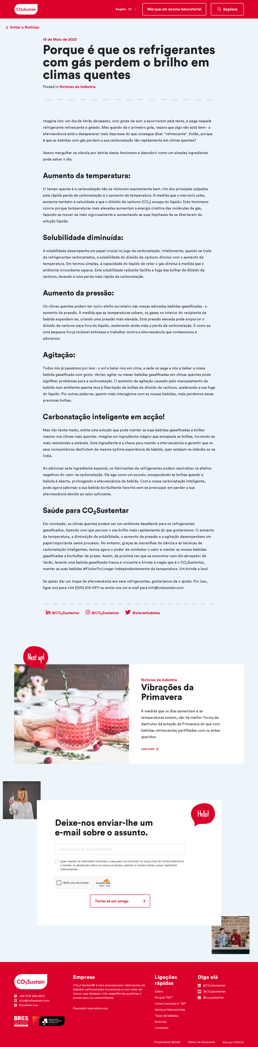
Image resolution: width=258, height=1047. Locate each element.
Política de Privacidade (201, 1042)
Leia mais (147, 748)
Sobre (159, 991)
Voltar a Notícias (24, 27)
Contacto (161, 1027)
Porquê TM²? (164, 997)
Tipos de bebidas (166, 1015)
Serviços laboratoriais (170, 1009)
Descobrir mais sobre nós (90, 1008)
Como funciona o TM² (170, 1003)
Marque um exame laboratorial (174, 9)
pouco (239, 1042)
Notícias (160, 1021)
